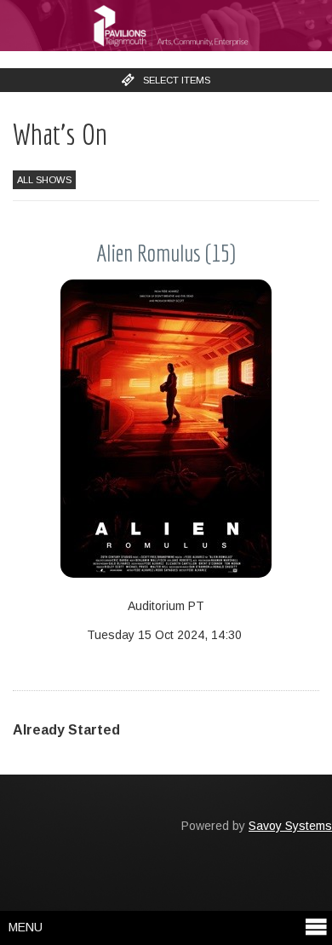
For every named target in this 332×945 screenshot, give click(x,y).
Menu (26, 927)
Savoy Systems (290, 826)
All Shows (44, 180)
